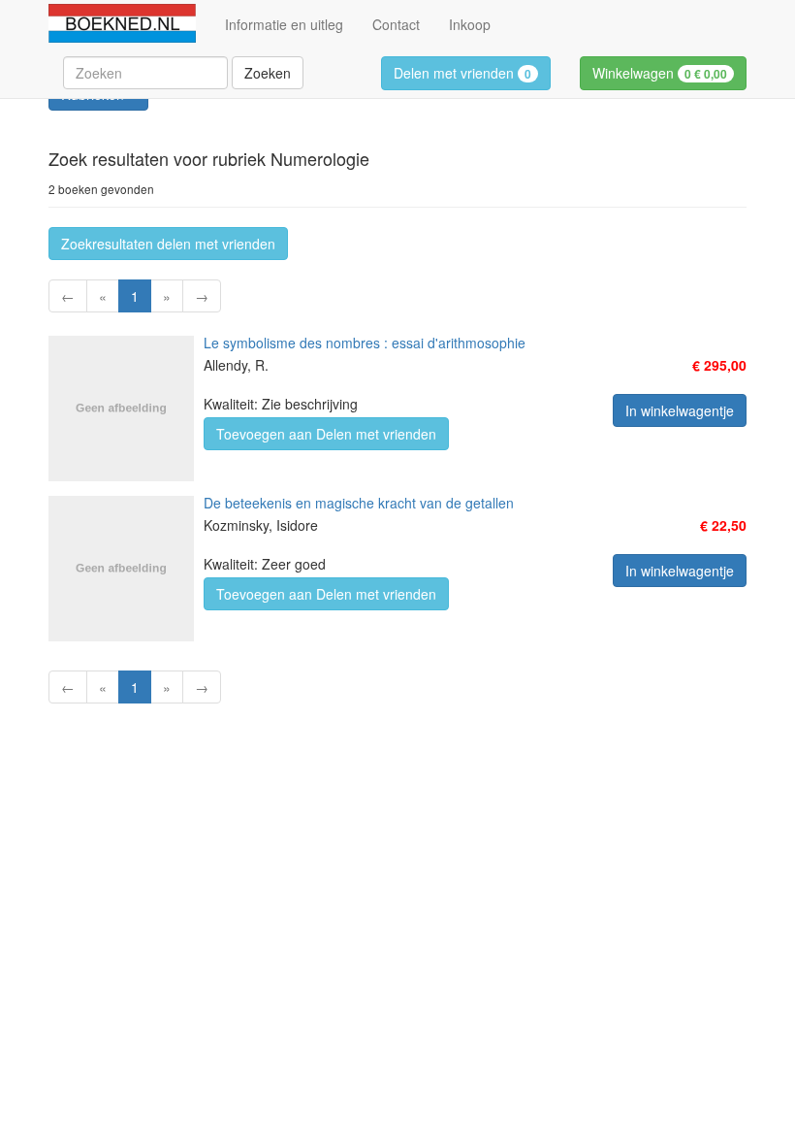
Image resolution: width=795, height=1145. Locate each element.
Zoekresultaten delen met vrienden (168, 243)
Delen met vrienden (462, 72)
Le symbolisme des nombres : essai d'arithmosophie (364, 342)
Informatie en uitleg (284, 24)
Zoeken (267, 72)
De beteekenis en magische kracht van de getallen (359, 502)
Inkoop (470, 24)
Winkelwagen (659, 72)
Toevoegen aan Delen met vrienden (326, 433)
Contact (396, 24)
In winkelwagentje (679, 410)
